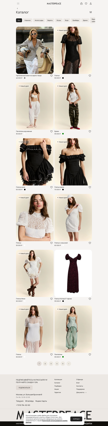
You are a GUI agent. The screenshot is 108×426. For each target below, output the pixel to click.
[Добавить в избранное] (51, 76)
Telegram (20, 401)
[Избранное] (86, 3)
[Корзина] (81, 3)
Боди (66, 20)
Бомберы (76, 20)
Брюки (85, 20)
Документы (80, 392)
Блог (78, 383)
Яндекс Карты (41, 401)
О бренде (79, 379)
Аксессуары (39, 20)
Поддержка (80, 389)
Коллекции (58, 379)
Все (19, 20)
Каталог (57, 383)
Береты (50, 20)
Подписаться (24, 388)
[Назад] (17, 8)
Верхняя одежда (95, 20)
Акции (56, 389)
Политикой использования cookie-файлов (47, 421)
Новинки (28, 20)
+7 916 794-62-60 (23, 405)
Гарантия (57, 392)
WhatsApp (29, 401)
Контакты (79, 386)
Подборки (57, 386)
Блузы (59, 20)
